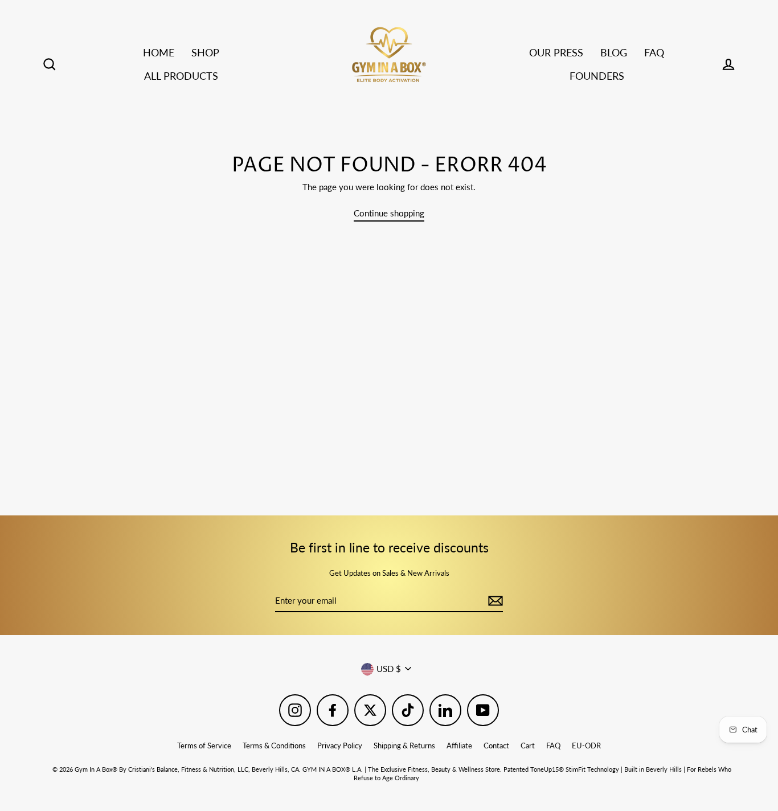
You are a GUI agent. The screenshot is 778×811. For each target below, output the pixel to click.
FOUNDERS (597, 75)
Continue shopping (389, 213)
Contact (496, 745)
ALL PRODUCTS (181, 75)
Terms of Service (204, 745)
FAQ (654, 52)
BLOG (613, 52)
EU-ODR (586, 745)
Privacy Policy (339, 745)
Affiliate (459, 745)
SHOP (205, 52)
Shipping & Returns (404, 745)
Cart (528, 745)
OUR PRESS (556, 52)
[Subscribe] (494, 601)
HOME (158, 52)
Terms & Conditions (274, 745)
